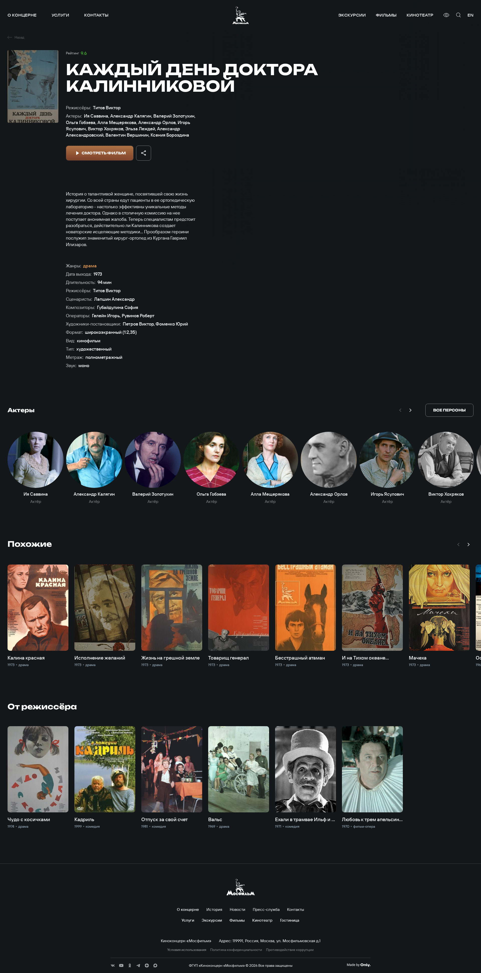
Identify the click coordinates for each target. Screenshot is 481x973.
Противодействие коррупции (290, 950)
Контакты (96, 15)
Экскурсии (352, 15)
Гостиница (289, 920)
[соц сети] (112, 965)
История (214, 909)
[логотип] (240, 15)
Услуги (60, 15)
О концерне (22, 15)
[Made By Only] (359, 965)
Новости (237, 909)
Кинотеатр (420, 15)
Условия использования (186, 950)
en (470, 15)
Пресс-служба (266, 909)
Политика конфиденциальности (236, 950)
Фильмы (386, 15)
